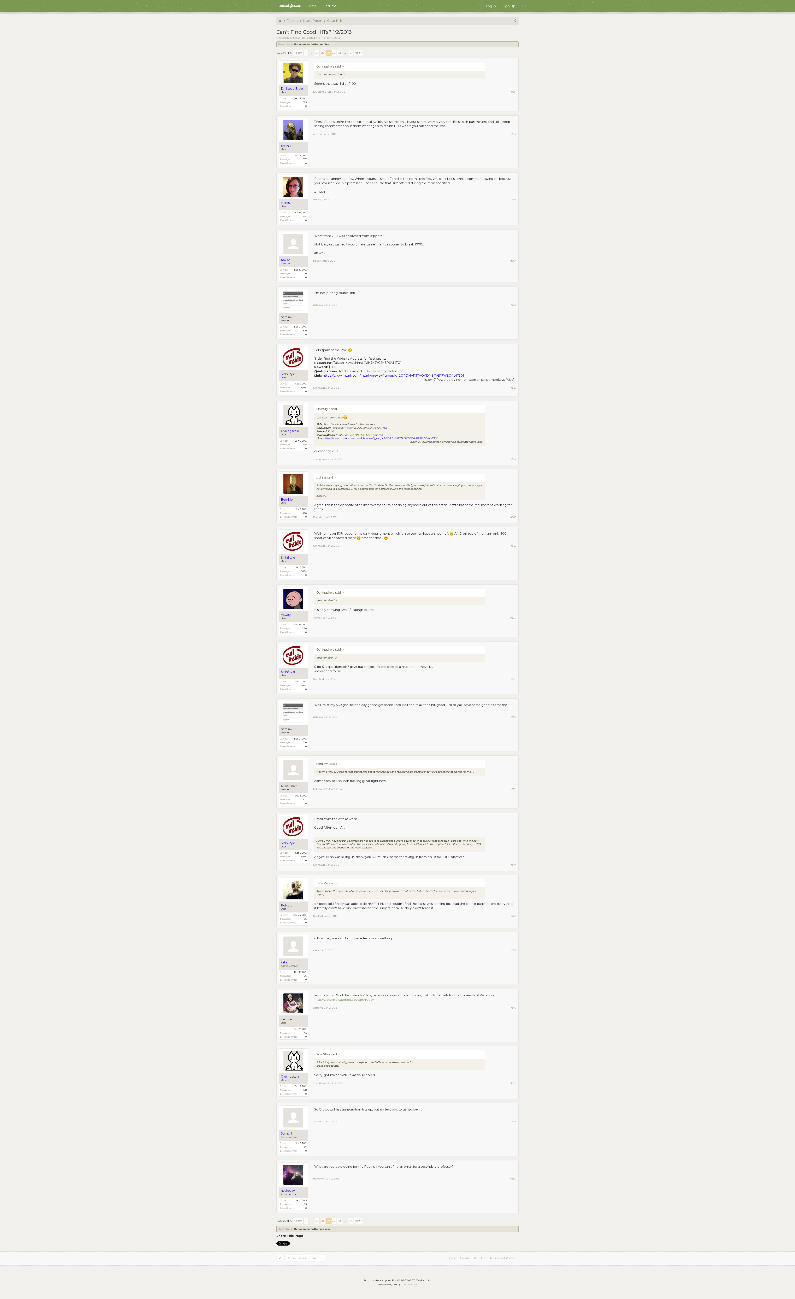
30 (334, 52)
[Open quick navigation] (515, 21)
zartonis (318, 1007)
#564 (513, 260)
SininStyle (319, 387)
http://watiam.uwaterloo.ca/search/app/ (344, 1000)
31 (339, 52)
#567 (513, 458)
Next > (358, 52)
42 (305, 1147)
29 (328, 52)
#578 (513, 1082)
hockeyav (319, 1178)
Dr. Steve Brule (322, 91)
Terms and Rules (502, 1258)
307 (305, 799)
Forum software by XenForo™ (397, 1280)
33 (305, 1204)
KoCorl (317, 260)
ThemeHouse (409, 1284)
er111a (322, 37)
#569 (513, 545)
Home (312, 6)
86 (305, 918)
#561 (513, 91)
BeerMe (317, 517)
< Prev (298, 52)
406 (304, 513)
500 (305, 330)
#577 (513, 1007)
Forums (329, 6)
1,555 (304, 1033)
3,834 (304, 387)
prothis (317, 133)
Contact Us (468, 1258)
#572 (513, 716)
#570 (513, 617)
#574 (513, 864)
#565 (513, 304)
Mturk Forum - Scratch (304, 1258)
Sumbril (318, 1121)
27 (317, 52)
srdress (317, 199)
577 (305, 159)
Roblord (318, 915)
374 (305, 216)
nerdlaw (286, 317)
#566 (513, 387)
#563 (513, 199)
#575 (513, 915)
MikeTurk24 (289, 786)
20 (305, 273)
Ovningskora (321, 458)
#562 (513, 133)
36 (305, 975)
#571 (513, 678)
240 (304, 628)
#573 (513, 788)
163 (305, 102)
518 (305, 444)
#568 (513, 517)
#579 (513, 1121)
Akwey (317, 617)
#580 (513, 1178)
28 (322, 52)
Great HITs (299, 37)
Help (482, 1258)
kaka (316, 950)
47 (350, 52)
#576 (513, 950)
